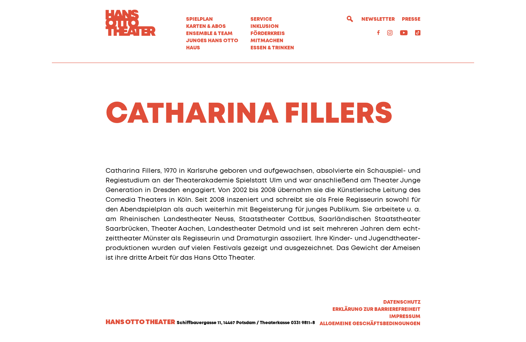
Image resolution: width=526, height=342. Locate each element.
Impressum (404, 316)
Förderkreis (267, 33)
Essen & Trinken (272, 47)
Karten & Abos (206, 26)
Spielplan (199, 19)
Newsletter (378, 19)
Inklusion (264, 26)
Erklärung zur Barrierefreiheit (376, 309)
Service (261, 19)
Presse (411, 19)
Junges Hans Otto (212, 40)
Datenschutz (401, 302)
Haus (193, 47)
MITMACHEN (266, 40)
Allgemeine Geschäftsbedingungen (370, 323)
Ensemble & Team (209, 33)
